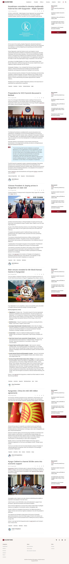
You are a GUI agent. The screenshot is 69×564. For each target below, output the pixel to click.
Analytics (54, 2)
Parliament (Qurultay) (26, 86)
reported (16, 254)
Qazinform (41, 102)
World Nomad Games (27, 381)
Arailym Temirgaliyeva (16, 528)
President (36, 2)
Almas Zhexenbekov (16, 384)
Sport (33, 381)
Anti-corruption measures (31, 550)
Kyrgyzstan (10, 86)
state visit (14, 447)
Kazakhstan (15, 86)
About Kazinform (30, 546)
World (4, 554)
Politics (4, 548)
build (31, 521)
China (14, 260)
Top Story (20, 86)
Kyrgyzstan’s (11, 468)
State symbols (29, 548)
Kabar (11, 193)
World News (24, 260)
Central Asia (19, 260)
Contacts (52, 548)
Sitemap (52, 546)
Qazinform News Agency (32, 400)
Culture (36, 381)
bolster (35, 171)
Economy (48, 2)
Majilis (32, 86)
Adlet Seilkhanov (15, 179)
